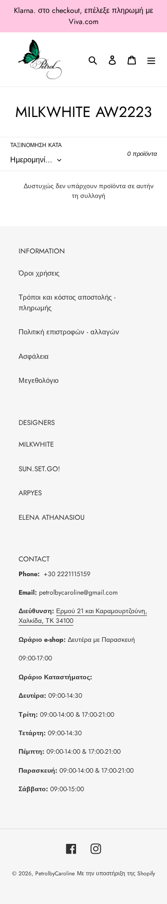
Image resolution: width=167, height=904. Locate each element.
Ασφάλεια (34, 356)
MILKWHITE (36, 444)
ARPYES (30, 493)
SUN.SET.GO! (39, 469)
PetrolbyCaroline (55, 873)
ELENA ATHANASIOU (51, 517)
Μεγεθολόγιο (38, 380)
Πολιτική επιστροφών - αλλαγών (69, 332)
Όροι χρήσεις (39, 273)
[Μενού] (151, 59)
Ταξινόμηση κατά (36, 145)
